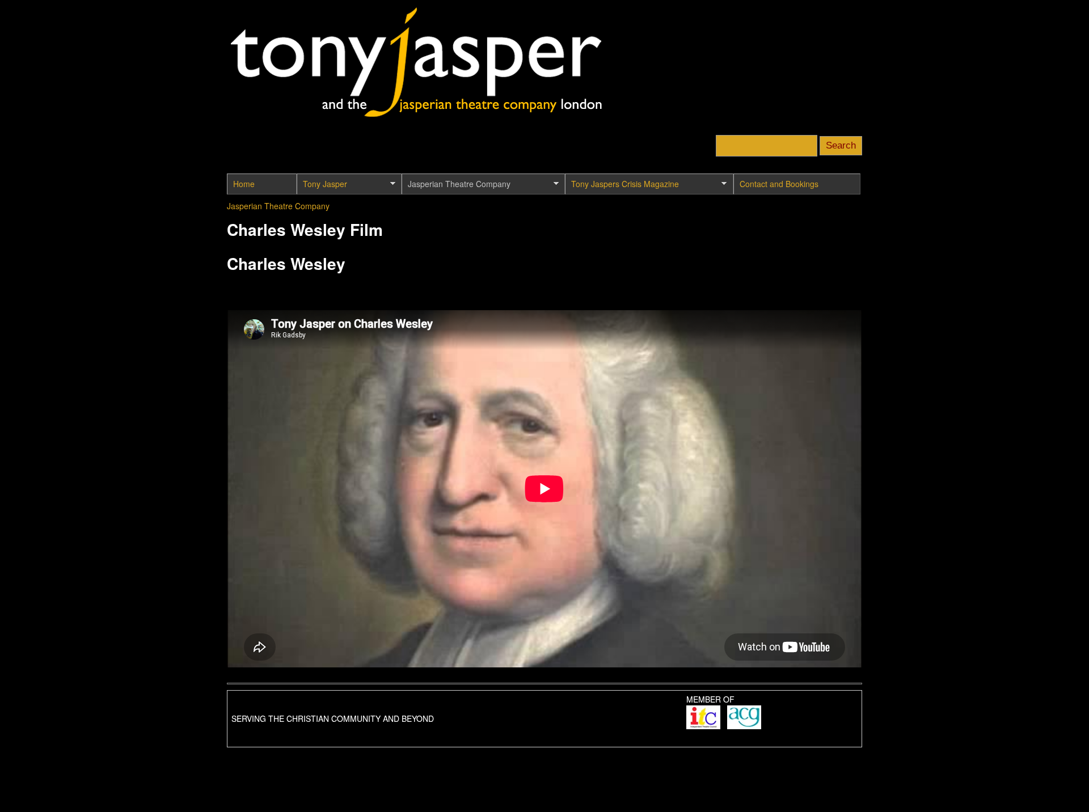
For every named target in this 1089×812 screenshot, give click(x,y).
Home (244, 183)
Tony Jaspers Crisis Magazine (622, 186)
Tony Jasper (322, 186)
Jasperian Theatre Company (456, 186)
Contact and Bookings (779, 183)
